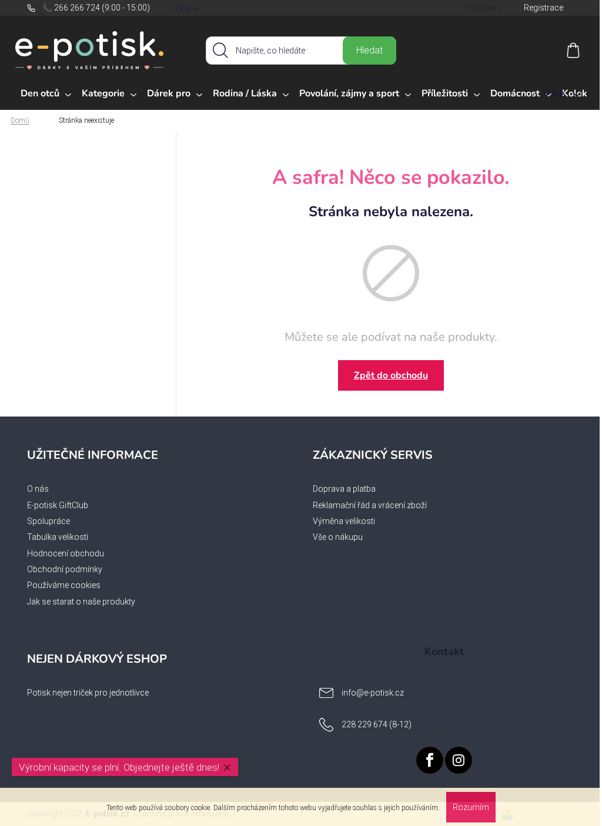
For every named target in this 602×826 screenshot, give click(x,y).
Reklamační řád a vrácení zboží (370, 505)
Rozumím (471, 807)
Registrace (543, 7)
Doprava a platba (344, 488)
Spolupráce (48, 521)
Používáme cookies (64, 585)
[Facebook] (429, 760)
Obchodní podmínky (64, 569)
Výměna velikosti (344, 521)
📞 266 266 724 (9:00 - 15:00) (96, 7)
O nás (38, 488)
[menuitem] (45, 94)
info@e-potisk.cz (373, 692)
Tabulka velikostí (57, 537)
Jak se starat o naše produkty (81, 601)
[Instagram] (458, 760)
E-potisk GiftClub (57, 505)
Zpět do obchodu (391, 375)
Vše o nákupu (338, 537)
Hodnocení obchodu (65, 553)
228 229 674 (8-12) (377, 724)
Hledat (369, 50)
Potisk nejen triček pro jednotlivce (88, 692)
